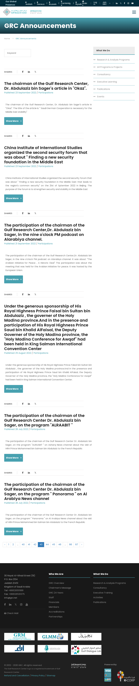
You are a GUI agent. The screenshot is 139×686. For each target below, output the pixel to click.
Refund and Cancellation (17, 675)
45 (53, 544)
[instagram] (21, 604)
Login (95, 3)
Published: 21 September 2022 (20, 243)
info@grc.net (10, 597)
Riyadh (79, 4)
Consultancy (103, 74)
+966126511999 (15, 590)
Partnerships (55, 616)
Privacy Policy (38, 675)
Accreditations (56, 611)
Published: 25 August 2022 (17, 353)
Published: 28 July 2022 (16, 429)
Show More (12, 121)
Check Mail (12, 613)
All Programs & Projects (109, 67)
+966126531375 (17, 594)
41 (29, 544)
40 (23, 544)
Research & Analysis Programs (113, 59)
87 (76, 544)
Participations (45, 92)
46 (59, 544)
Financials (54, 602)
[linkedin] (10, 604)
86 (70, 544)
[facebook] (5, 604)
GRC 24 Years (56, 592)
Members (54, 607)
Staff (51, 597)
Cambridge (65, 4)
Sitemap (50, 675)
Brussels (52, 4)
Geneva (40, 4)
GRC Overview (56, 583)
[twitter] (16, 604)
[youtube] (27, 604)
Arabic (84, 4)
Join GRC (105, 3)
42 (35, 544)
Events (100, 96)
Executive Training (103, 592)
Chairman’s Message (60, 587)
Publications (103, 89)
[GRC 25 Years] (78, 666)
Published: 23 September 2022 (20, 92)
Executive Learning (107, 81)
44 (47, 544)
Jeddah (28, 4)
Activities (98, 597)
